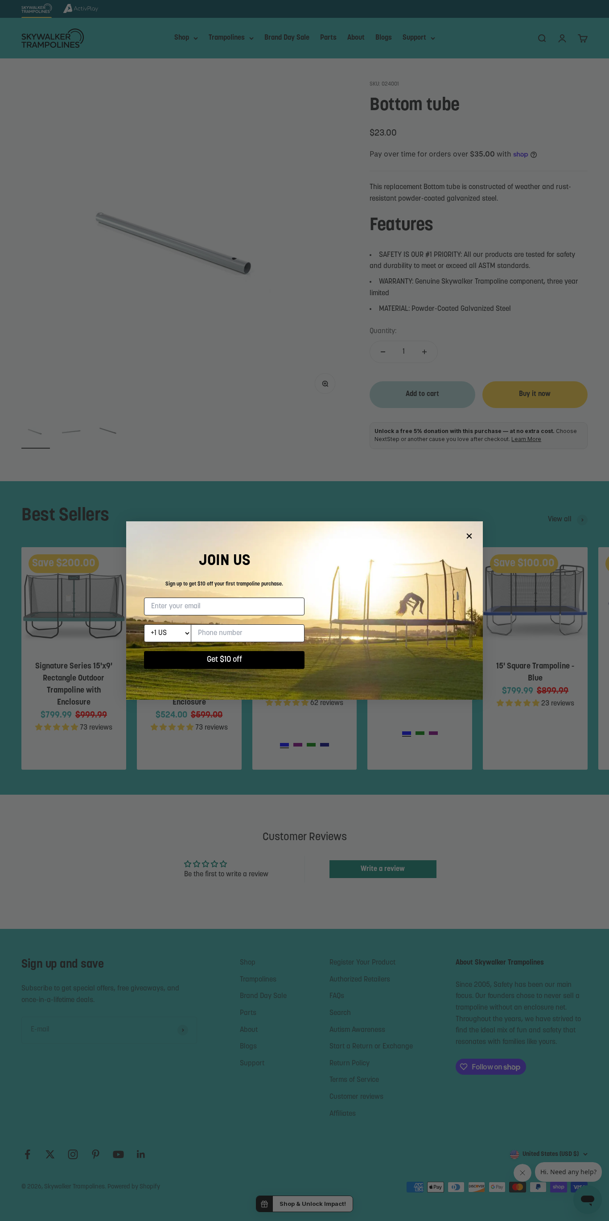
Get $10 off (224, 660)
